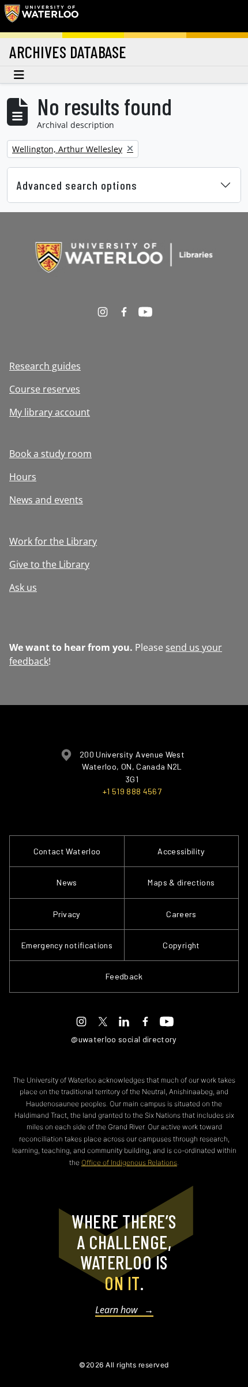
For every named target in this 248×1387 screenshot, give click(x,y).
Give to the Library (49, 564)
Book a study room (50, 453)
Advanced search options (77, 185)
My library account (49, 412)
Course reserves (44, 389)
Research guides (45, 366)
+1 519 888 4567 (132, 791)
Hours (22, 476)
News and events (46, 499)
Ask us (23, 587)
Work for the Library (53, 541)
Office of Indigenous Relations (129, 1162)
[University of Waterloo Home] (41, 16)
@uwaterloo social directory (124, 1039)
